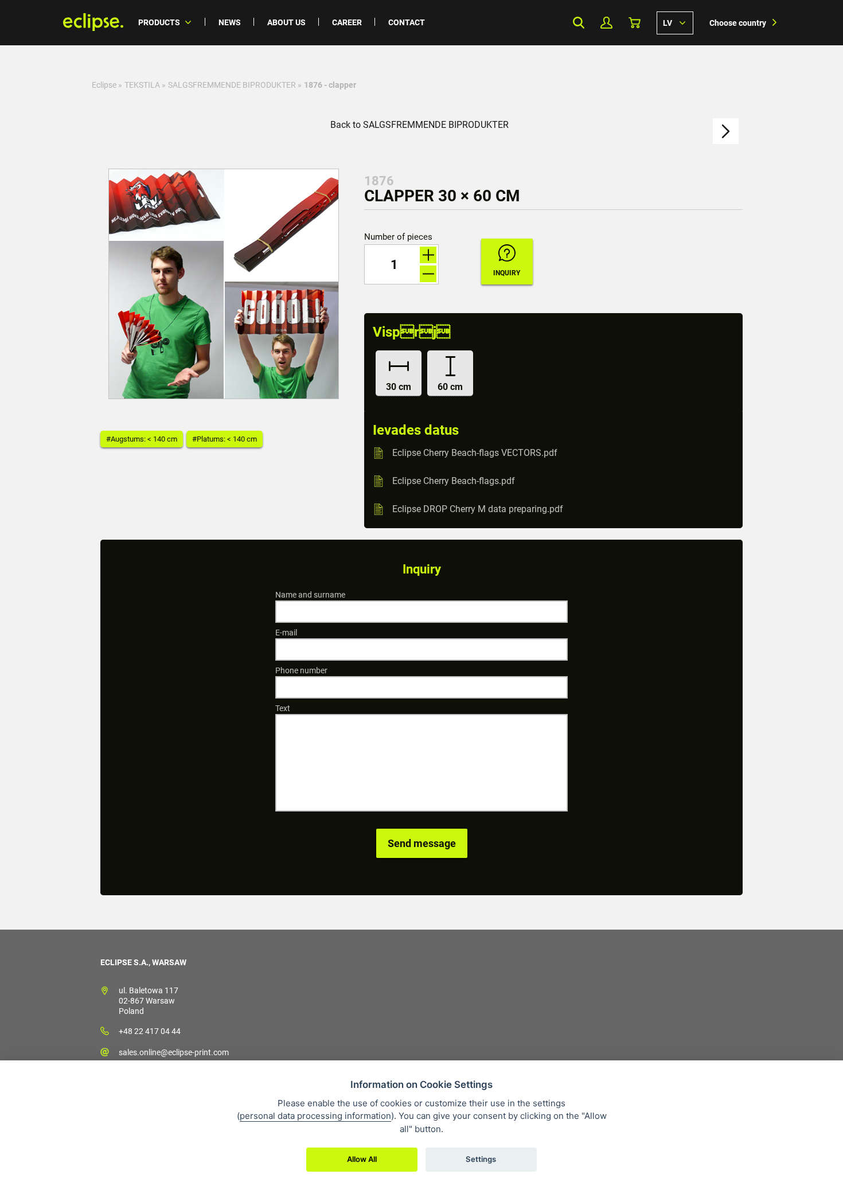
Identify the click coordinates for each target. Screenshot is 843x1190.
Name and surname (310, 595)
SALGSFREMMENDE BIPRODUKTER (232, 84)
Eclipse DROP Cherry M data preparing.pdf (477, 509)
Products (159, 22)
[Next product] (726, 131)
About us (286, 22)
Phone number (301, 670)
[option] (224, 284)
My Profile (606, 23)
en (675, 22)
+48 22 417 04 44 (150, 1031)
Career (347, 22)
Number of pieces (398, 237)
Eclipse (104, 84)
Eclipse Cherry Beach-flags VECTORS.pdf (474, 452)
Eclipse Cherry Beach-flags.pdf (453, 480)
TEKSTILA (142, 84)
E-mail (286, 633)
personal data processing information (315, 1115)
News (229, 22)
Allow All (362, 1159)
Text (282, 708)
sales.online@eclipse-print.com (174, 1052)
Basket (635, 23)
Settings (481, 1159)
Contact (406, 22)
